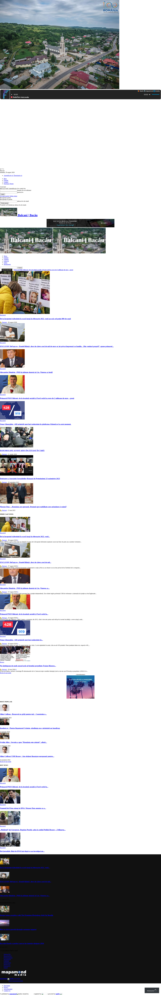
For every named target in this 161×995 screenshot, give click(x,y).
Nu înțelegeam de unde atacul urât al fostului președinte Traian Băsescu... (28, 666)
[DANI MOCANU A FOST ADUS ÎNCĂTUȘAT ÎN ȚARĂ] (16, 447)
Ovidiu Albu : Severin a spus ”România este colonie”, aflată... (23, 742)
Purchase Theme (9, 183)
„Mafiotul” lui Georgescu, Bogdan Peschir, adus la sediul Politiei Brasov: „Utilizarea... (33, 830)
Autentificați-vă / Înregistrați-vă (13, 175)
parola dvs (20, 192)
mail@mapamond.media (16, 981)
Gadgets (6, 259)
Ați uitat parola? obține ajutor (8, 196)
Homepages (7, 264)
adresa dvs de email (23, 201)
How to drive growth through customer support (18, 929)
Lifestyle (6, 261)
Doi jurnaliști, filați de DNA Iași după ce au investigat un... (22, 851)
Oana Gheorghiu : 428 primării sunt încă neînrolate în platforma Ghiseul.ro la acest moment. (35, 424)
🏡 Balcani (3, 322)
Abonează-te (151, 991)
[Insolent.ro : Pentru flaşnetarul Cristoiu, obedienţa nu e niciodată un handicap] (4, 724)
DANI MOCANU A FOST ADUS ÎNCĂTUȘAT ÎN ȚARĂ (22, 451)
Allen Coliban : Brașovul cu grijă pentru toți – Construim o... (23, 714)
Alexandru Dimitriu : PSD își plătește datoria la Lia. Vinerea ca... (25, 588)
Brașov (2, 662)
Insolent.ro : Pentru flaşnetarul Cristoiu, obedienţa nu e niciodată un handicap (30, 728)
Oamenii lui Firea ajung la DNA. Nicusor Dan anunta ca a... (23, 808)
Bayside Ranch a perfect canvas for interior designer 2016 (22, 943)
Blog (5, 178)
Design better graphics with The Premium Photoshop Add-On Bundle (26, 915)
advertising (10, 978)
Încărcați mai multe (5, 673)
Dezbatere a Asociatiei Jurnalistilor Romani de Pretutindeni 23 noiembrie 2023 (30, 479)
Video (5, 263)
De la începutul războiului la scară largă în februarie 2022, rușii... (25, 537)
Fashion (6, 257)
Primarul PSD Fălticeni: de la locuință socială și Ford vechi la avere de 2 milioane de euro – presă (37, 398)
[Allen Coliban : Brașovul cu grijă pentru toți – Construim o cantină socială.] (4, 710)
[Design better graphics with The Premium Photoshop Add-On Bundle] (4, 912)
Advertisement (8, 989)
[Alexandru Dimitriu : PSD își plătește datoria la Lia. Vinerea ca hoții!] (12, 367)
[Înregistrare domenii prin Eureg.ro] (44, 994)
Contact (6, 182)
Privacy (6, 987)
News (5, 256)
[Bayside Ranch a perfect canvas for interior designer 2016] (4, 940)
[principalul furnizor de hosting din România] (31, 994)
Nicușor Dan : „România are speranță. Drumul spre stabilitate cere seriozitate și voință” (33, 507)
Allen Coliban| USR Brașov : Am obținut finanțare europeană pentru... (27, 756)
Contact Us (7, 990)
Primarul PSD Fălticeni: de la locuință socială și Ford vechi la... (24, 614)
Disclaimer (7, 985)
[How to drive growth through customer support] (4, 926)
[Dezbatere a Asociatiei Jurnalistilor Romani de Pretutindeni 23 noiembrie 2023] (16, 475)
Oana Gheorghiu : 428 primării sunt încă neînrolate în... (21, 640)
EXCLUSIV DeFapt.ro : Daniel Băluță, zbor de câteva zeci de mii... (25, 562)
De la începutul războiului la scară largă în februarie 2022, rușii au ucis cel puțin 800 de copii (42, 270)
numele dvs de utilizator (24, 190)
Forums (6, 180)
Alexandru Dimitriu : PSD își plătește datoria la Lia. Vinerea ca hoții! (26, 372)
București (3, 315)
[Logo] (26, 253)
